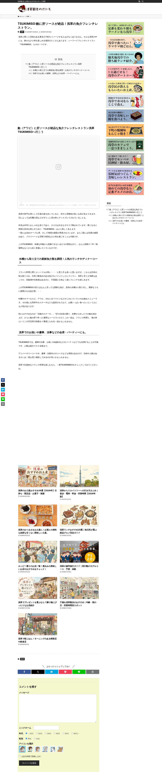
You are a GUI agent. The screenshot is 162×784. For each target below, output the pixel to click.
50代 (67, 733)
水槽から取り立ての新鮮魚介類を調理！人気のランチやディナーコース (61, 70)
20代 (40, 733)
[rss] (139, 1)
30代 (49, 733)
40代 (58, 733)
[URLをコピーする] (92, 672)
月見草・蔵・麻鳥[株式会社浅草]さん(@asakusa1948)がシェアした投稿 (48, 205)
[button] (24, 672)
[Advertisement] (58, 104)
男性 (29, 739)
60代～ (76, 733)
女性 (38, 739)
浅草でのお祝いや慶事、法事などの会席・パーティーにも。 (57, 73)
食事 (22, 32)
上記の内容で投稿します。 (32, 756)
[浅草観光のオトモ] (35, 8)
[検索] (142, 1)
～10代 (30, 733)
